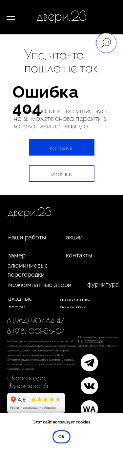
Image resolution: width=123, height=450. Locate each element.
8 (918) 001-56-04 (36, 331)
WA (89, 409)
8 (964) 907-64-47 (35, 321)
